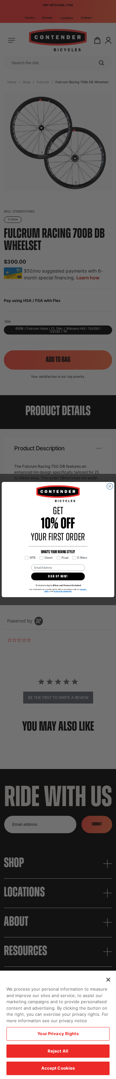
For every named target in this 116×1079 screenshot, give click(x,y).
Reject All (58, 1051)
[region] (58, 1025)
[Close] (108, 980)
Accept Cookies (58, 1068)
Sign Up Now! (58, 576)
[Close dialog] (110, 486)
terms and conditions (63, 591)
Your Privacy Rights (57, 1033)
